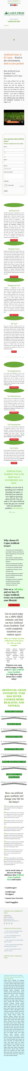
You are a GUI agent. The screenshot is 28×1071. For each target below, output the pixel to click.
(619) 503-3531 (16, 1)
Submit (5, 191)
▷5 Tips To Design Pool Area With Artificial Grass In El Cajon (13, 941)
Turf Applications (14, 371)
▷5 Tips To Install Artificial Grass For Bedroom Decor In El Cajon (12, 936)
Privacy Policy (18, 977)
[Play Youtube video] (14, 117)
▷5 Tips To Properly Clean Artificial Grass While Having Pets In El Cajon (13, 945)
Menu (7, 25)
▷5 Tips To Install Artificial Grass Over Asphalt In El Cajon (12, 950)
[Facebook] (11, 5)
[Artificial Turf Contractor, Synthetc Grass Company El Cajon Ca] (14, 364)
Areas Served (7, 977)
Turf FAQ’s (14, 448)
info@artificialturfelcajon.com (14, 3)
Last (5, 157)
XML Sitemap (10, 978)
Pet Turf (14, 324)
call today (18, 589)
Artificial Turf (14, 211)
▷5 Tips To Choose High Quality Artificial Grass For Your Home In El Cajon (13, 932)
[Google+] (13, 5)
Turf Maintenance (14, 396)
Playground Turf (14, 285)
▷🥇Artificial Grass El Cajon (14, 13)
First (5, 152)
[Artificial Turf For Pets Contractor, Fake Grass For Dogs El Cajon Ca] (14, 318)
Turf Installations (14, 424)
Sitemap (12, 977)
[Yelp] (15, 5)
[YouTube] (17, 5)
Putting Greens (14, 249)
